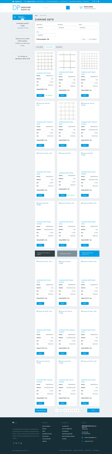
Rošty (43, 431)
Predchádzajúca (41, 410)
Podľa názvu (39, 47)
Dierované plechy (46, 426)
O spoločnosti (40, 1)
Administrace (88, 450)
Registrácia (92, 8)
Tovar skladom (93, 39)
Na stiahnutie (64, 1)
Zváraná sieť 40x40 (44, 73)
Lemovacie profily (46, 438)
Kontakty (86, 1)
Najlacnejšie (49, 47)
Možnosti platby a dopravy (68, 436)
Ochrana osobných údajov (65, 450)
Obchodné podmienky (75, 1)
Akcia (83, 39)
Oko (38, 32)
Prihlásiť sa (86, 8)
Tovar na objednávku (52, 1)
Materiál (39, 24)
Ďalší (93, 410)
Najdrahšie (59, 47)
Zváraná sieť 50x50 (66, 173)
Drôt (80, 24)
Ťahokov (44, 428)
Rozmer (60, 24)
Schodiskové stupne (47, 433)
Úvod (36, 15)
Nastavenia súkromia (78, 450)
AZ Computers (96, 450)
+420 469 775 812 (22, 28)
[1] (68, 7)
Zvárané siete (45, 436)
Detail (40, 95)
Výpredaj (44, 441)
